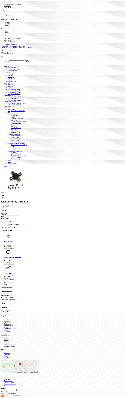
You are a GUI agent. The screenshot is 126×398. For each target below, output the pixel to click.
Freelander (7, 322)
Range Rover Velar (9, 328)
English (6, 15)
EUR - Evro (7, 6)
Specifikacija (7, 282)
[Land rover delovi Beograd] (9, 44)
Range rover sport (9, 325)
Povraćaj (6, 343)
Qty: (2, 216)
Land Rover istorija (9, 346)
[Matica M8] (8, 238)
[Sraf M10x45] (8, 270)
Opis (5, 284)
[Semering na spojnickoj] (8, 254)
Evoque (6, 327)
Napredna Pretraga (9, 382)
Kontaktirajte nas (8, 385)
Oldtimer (6, 330)
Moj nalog (7, 22)
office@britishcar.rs (7, 54)
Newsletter (7, 357)
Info (5, 341)
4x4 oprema (7, 331)
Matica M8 (8, 242)
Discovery (7, 321)
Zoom (2, 192)
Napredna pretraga (9, 344)
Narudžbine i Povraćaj (10, 384)
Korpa (6, 356)
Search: (6, 61)
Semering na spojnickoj (12, 257)
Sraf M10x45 (8, 273)
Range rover (7, 324)
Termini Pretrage (8, 381)
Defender (6, 319)
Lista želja (7, 23)
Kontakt (6, 340)
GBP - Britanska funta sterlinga (12, 4)
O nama (6, 338)
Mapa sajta (7, 379)
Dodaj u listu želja (9, 248)
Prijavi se (6, 25)
